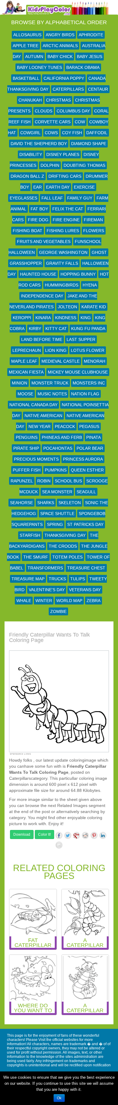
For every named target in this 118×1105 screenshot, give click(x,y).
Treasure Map (27, 578)
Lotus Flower (87, 350)
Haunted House (38, 274)
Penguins (27, 437)
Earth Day (58, 187)
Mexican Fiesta (26, 372)
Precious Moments (36, 459)
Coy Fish (72, 132)
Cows (51, 132)
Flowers (93, 230)
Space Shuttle (57, 513)
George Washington (63, 252)
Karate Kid (93, 306)
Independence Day (42, 295)
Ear (37, 187)
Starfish (30, 535)
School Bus (68, 480)
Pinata (93, 437)
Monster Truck (49, 383)
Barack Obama (83, 67)
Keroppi (22, 317)
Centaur (98, 89)
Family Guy (79, 198)
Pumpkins (56, 470)
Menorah (94, 361)
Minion (19, 383)
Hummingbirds (61, 285)
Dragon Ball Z (27, 176)
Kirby (35, 328)
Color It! (44, 834)
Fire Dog (38, 219)
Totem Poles (67, 557)
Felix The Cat (67, 208)
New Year (39, 426)
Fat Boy (39, 208)
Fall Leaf (52, 198)
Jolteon (67, 306)
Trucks (57, 578)
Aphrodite (91, 34)
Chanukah (30, 100)
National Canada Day (33, 404)
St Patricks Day (85, 524)
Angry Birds (60, 34)
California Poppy (64, 78)
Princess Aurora (83, 459)
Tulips (77, 578)
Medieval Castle (60, 361)
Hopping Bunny (78, 274)
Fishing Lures (63, 230)
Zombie (58, 611)
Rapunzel (22, 480)
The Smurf (35, 557)
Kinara (43, 317)
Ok (59, 1098)
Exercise (84, 187)
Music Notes (52, 393)
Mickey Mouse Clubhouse (78, 372)
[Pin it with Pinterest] (94, 835)
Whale (23, 600)
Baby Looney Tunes (39, 67)
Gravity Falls (62, 263)
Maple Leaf (24, 361)
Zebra (93, 600)
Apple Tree (25, 45)
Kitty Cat (56, 328)
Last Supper (81, 339)
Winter (43, 600)
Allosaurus (27, 34)
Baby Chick (60, 56)
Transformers (45, 567)
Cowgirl (30, 132)
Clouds (43, 111)
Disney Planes (62, 154)
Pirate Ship (26, 448)
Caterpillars (68, 89)
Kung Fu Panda (88, 328)
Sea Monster (57, 491)
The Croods (63, 546)
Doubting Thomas (84, 165)
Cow (80, 121)
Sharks (45, 502)
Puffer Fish (27, 470)
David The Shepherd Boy (39, 143)
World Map (69, 600)
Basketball (26, 78)
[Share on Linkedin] (103, 835)
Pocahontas (57, 448)
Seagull (86, 491)
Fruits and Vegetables (43, 241)
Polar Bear (90, 448)
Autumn (34, 56)
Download (21, 834)
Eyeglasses (23, 198)
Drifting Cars (64, 176)
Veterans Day (85, 589)
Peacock (65, 426)
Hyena (90, 285)
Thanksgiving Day (65, 535)
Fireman (93, 219)
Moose (25, 393)
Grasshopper (26, 263)
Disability (30, 154)
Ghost (99, 252)
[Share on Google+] (76, 835)
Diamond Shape (88, 143)
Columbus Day (73, 111)
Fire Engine (66, 219)
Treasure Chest (86, 567)
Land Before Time (41, 339)
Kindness (65, 317)
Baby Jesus (89, 56)
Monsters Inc (89, 383)
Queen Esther (87, 470)
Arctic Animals (60, 45)
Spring (55, 524)
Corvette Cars (52, 121)
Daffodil (96, 132)
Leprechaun (26, 350)
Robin (44, 480)
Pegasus (89, 426)
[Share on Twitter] (67, 835)
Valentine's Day (47, 589)
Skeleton (69, 502)
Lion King (56, 350)
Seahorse (21, 502)
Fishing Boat (27, 230)
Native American (43, 415)
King (85, 317)
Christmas (58, 100)
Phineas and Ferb (62, 437)
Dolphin (50, 165)
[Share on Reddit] (85, 835)
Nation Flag (85, 393)
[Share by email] (59, 845)
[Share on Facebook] (59, 835)
